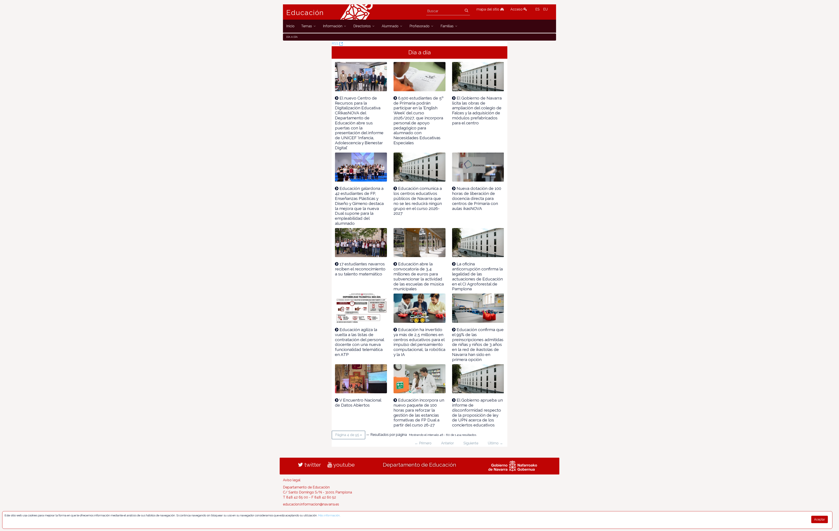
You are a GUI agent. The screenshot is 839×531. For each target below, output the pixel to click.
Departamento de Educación (419, 464)
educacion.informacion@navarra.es (311, 504)
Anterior (447, 443)
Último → (495, 443)
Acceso (517, 9)
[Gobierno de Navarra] (512, 465)
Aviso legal (291, 480)
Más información (329, 515)
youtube (343, 464)
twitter (312, 464)
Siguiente (470, 443)
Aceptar (819, 519)
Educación (305, 12)
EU (545, 9)
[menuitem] (290, 26)
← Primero (423, 443)
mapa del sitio (488, 9)
